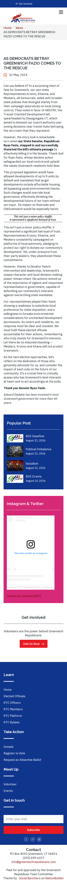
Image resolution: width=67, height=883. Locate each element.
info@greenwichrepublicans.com (33, 862)
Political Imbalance (38, 449)
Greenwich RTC (15, 587)
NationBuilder (54, 878)
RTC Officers (12, 703)
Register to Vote (14, 753)
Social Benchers (29, 878)
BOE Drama (33, 476)
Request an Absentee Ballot (22, 760)
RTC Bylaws (12, 722)
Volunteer (10, 784)
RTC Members (13, 709)
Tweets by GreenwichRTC (24, 596)
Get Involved (25, 3)
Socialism (32, 463)
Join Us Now (31, 644)
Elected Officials (14, 696)
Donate (8, 747)
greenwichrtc (33, 587)
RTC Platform (13, 716)
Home (8, 28)
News (19, 28)
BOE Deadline (35, 436)
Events (8, 791)
